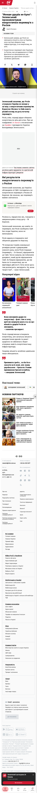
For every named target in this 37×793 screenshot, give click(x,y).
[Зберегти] (32, 64)
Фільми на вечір (10, 634)
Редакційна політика (8, 498)
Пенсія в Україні (10, 619)
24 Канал (5, 8)
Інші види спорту (10, 691)
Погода (7, 549)
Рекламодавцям (7, 507)
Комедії (7, 636)
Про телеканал (6, 501)
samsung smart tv (20, 734)
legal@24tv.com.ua (24, 763)
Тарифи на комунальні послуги (15, 614)
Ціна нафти (9, 606)
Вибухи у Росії (9, 571)
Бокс (6, 681)
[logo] (8, 3)
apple (20, 729)
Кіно (7, 626)
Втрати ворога (9, 574)
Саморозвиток (9, 655)
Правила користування (9, 510)
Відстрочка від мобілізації (13, 593)
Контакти (22, 505)
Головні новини (10, 536)
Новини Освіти (10, 645)
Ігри (21, 521)
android (7, 729)
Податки (8, 617)
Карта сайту (23, 518)
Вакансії (22, 508)
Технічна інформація (26, 502)
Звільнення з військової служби (15, 583)
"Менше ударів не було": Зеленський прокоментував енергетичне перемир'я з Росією (27, 8)
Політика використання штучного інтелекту (9, 518)
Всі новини (9, 534)
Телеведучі (5, 504)
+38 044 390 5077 (25, 463)
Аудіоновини (9, 547)
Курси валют (9, 609)
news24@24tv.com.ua (9, 463)
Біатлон (7, 689)
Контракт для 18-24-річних (13, 590)
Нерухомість (10, 665)
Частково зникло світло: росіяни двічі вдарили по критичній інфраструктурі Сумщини (18, 170)
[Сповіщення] (34, 3)
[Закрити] (33, 774)
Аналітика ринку (10, 667)
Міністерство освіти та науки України (17, 648)
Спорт (7, 679)
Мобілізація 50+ (10, 585)
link (21, 470)
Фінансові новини (11, 612)
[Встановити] (18, 778)
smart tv (7, 734)
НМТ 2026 (8, 653)
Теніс (7, 686)
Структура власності (26, 511)
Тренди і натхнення (11, 672)
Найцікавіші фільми (11, 628)
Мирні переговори (11, 563)
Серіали (7, 639)
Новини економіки (12, 604)
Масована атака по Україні (13, 568)
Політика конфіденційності (7, 514)
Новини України (14, 8)
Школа (7, 650)
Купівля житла (9, 670)
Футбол (7, 684)
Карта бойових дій (11, 561)
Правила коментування (27, 499)
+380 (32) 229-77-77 (13, 761)
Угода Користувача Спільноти (25, 495)
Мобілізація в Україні (13, 580)
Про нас (4, 491)
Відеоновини (9, 544)
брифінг (8, 125)
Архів (21, 515)
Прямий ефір (9, 541)
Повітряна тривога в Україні (14, 566)
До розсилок (12, 717)
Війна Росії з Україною (13, 556)
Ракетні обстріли (10, 558)
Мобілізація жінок (11, 588)
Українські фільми (11, 631)
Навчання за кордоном (12, 658)
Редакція (4, 494)
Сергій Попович (11, 29)
